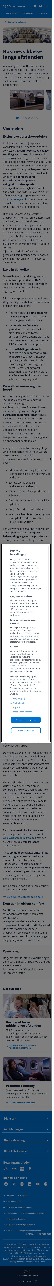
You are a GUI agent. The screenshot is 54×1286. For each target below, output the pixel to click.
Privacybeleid (19, 698)
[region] (26, 643)
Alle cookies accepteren (26, 720)
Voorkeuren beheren (22, 711)
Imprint (16, 707)
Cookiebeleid (19, 703)
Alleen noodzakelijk (26, 731)
